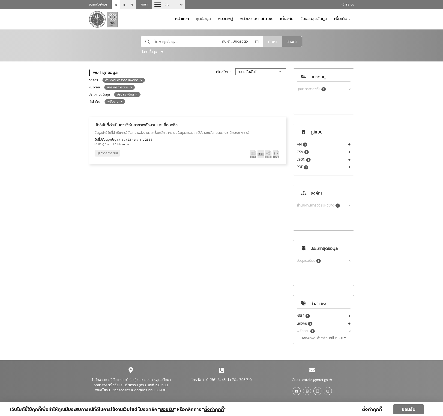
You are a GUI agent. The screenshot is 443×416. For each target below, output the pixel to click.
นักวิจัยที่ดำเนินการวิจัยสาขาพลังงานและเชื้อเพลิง (136, 125)
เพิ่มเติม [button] (341, 18)
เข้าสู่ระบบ (347, 4)
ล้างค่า (292, 41)
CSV (302, 151)
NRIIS (302, 315)
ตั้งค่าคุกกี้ (372, 409)
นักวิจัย (304, 323)
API (301, 144)
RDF (302, 166)
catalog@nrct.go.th (317, 379)
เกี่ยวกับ (286, 18)
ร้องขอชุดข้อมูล (313, 18)
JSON (303, 159)
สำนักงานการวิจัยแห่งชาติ (317, 205)
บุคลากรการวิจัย (310, 89)
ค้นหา (272, 41)
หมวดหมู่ (225, 18)
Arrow (168, 4)
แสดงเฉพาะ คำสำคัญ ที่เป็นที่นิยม (323, 338)
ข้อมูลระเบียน (308, 260)
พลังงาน (305, 331)
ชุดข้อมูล (203, 18)
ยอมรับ (408, 409)
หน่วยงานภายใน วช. (256, 18)
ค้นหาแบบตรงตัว (235, 41)
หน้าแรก (182, 18)
